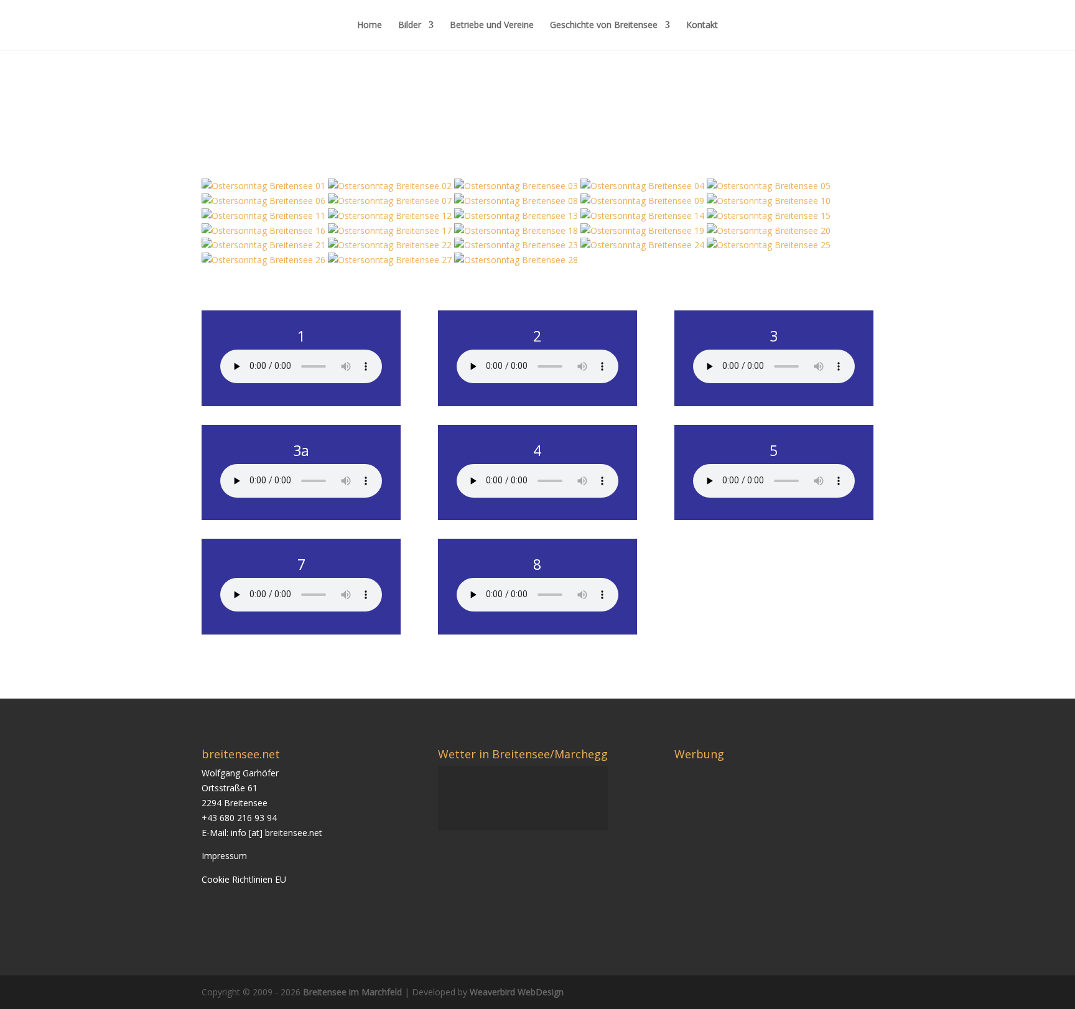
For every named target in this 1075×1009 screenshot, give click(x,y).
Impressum (224, 856)
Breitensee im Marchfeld (352, 992)
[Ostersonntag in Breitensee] (265, 186)
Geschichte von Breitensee (604, 25)
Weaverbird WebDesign (517, 992)
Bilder (409, 25)
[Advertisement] (778, 853)
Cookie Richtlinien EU (244, 879)
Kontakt (702, 25)
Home (369, 25)
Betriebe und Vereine (492, 25)
